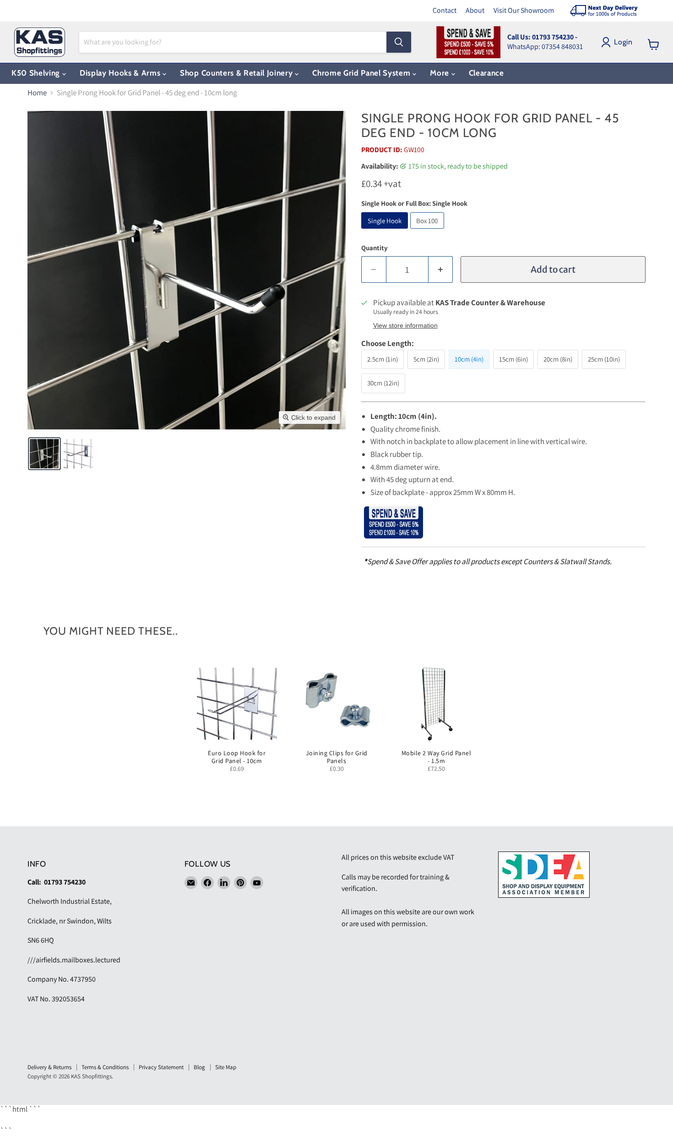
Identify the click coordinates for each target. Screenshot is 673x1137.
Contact (444, 10)
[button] (44, 453)
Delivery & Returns (49, 1067)
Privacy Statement (161, 1067)
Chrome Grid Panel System (362, 72)
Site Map (225, 1067)
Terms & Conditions (105, 1067)
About (475, 10)
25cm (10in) (604, 359)
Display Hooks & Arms (121, 72)
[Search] (398, 42)
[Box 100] (428, 230)
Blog (199, 1067)
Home (37, 93)
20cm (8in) (557, 359)
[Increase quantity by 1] (441, 269)
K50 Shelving (36, 72)
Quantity (374, 248)
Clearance (486, 72)
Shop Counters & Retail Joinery (237, 72)
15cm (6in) (513, 359)
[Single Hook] (385, 230)
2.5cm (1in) (382, 359)
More (440, 72)
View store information (405, 325)
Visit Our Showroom (524, 10)
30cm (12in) (383, 383)
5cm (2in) (426, 359)
